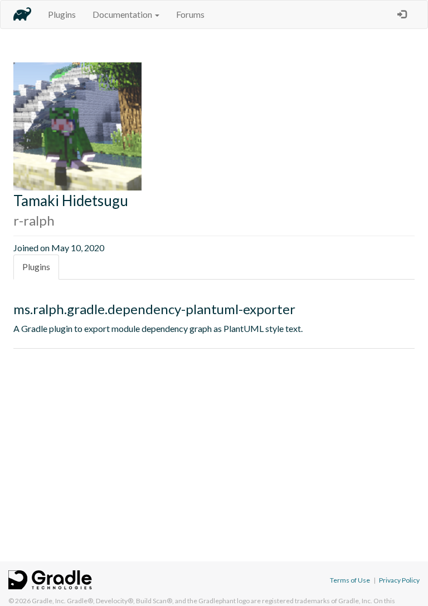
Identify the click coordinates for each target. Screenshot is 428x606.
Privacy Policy (399, 580)
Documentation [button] (123, 14)
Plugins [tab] (36, 266)
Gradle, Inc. (49, 601)
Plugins (62, 14)
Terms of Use (350, 580)
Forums (190, 14)
